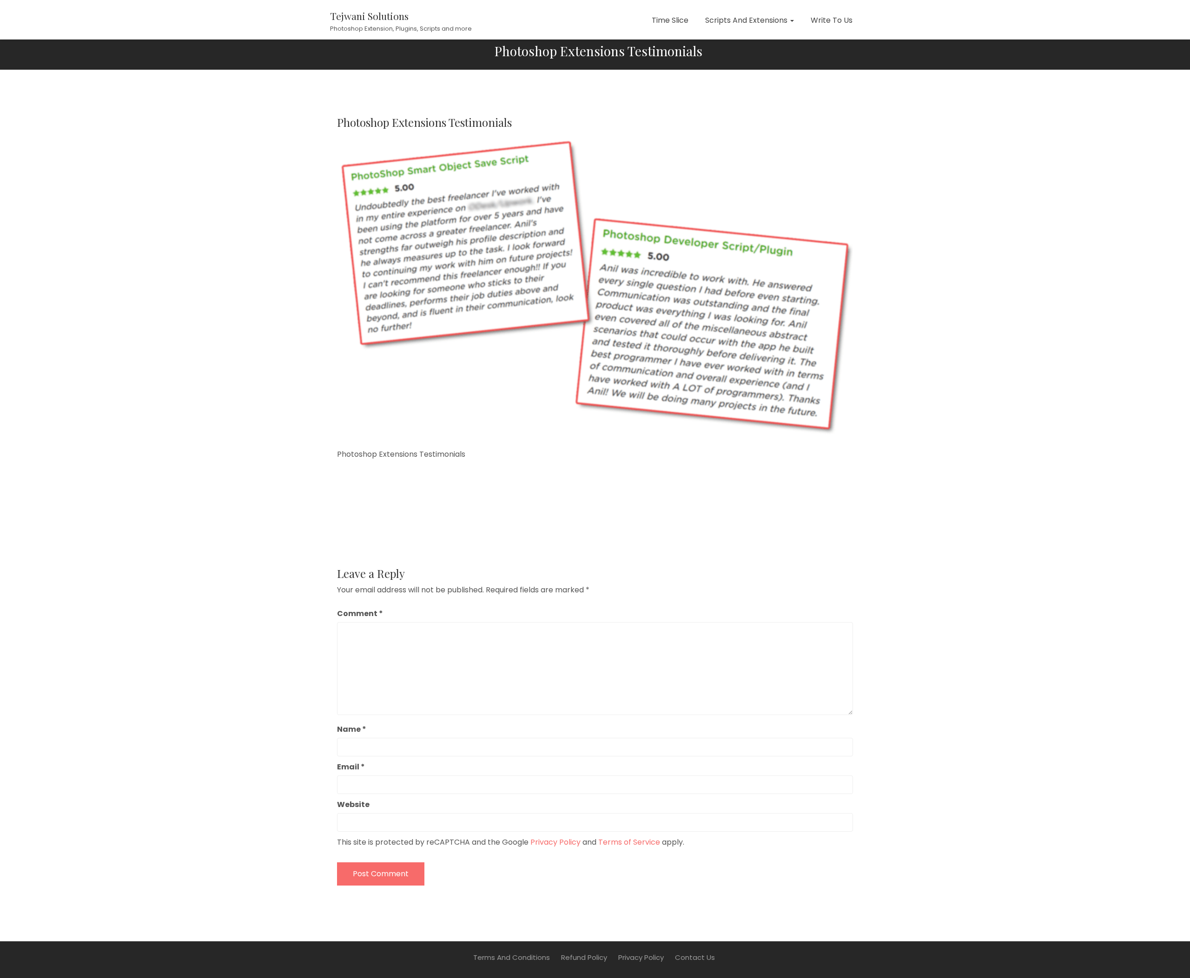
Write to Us (832, 20)
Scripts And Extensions (747, 20)
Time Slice (670, 20)
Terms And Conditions (511, 957)
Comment (360, 613)
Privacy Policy (555, 842)
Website (353, 804)
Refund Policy (584, 957)
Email (351, 766)
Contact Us (695, 957)
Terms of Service (629, 842)
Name (351, 729)
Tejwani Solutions (369, 15)
